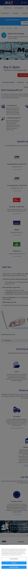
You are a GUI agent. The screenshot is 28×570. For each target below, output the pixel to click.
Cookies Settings (14, 558)
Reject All (14, 563)
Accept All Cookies (14, 567)
